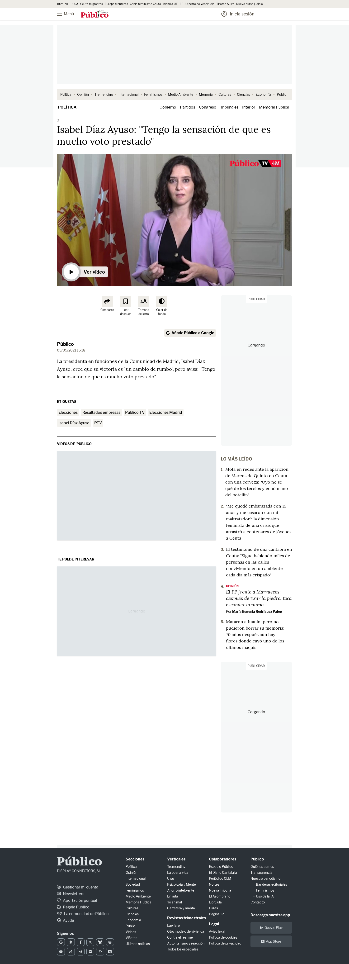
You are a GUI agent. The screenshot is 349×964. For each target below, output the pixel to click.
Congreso (207, 107)
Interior (248, 107)
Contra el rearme (180, 937)
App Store (273, 941)
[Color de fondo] (161, 301)
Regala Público (76, 907)
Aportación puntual (79, 900)
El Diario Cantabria (223, 872)
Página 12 (216, 914)
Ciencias (243, 94)
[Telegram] (81, 951)
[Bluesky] (100, 942)
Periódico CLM (220, 878)
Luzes (213, 908)
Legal (214, 924)
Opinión (83, 94)
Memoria (206, 94)
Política (65, 94)
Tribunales (229, 107)
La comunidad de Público (86, 914)
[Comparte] (107, 301)
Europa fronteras (116, 4)
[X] (90, 942)
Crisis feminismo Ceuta (145, 4)
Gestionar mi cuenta (80, 887)
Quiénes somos (262, 866)
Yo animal (174, 902)
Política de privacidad (225, 943)
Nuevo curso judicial (250, 4)
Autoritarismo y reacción (185, 943)
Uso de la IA (265, 896)
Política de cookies (223, 937)
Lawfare (173, 925)
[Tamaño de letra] (143, 301)
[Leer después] (125, 301)
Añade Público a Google (192, 333)
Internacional (128, 94)
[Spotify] (90, 951)
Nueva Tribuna (220, 890)
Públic (130, 926)
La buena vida (177, 872)
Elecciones (68, 412)
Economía (263, 94)
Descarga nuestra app (270, 915)
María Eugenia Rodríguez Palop (257, 611)
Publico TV (135, 412)
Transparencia (261, 872)
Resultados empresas (101, 412)
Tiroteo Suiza (225, 4)
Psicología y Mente (181, 884)
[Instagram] (110, 942)
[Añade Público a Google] (61, 942)
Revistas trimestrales (186, 918)
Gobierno (168, 107)
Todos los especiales (182, 949)
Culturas (224, 94)
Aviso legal (217, 931)
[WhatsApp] (100, 951)
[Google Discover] (71, 942)
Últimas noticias (138, 944)
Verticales (176, 859)
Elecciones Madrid (165, 412)
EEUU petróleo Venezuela (197, 4)
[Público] (94, 14)
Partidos (187, 107)
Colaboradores (222, 859)
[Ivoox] (110, 951)
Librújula (215, 902)
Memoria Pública (274, 107)
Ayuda (68, 920)
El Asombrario (219, 896)
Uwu (170, 878)
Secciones (135, 859)
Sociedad (133, 884)
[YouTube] (61, 951)
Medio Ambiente (180, 94)
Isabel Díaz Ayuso (74, 423)
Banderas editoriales (271, 884)
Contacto (257, 902)
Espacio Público (221, 866)
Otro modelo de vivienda (185, 931)
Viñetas (131, 938)
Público (65, 344)
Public (281, 94)
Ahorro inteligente (180, 890)
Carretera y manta (181, 908)
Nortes (214, 884)
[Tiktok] (71, 951)
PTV (98, 423)
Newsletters (73, 894)
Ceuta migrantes (91, 4)
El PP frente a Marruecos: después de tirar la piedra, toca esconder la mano (259, 598)
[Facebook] (81, 942)
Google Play (273, 928)
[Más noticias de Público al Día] (58, 120)
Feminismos (153, 94)
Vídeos (131, 932)
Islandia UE (170, 4)
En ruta (172, 896)
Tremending (103, 94)
